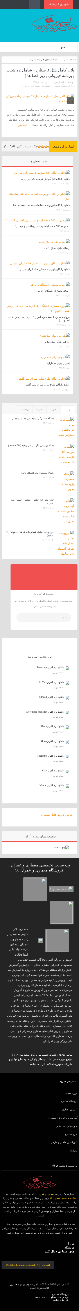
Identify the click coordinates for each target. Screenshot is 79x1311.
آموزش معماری (69, 1109)
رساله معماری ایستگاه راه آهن (53, 290)
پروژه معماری (70, 1093)
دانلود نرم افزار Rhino (52, 741)
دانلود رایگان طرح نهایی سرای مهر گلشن (47, 384)
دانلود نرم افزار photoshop (50, 667)
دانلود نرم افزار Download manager (45, 711)
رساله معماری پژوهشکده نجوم (37, 472)
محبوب (53, 409)
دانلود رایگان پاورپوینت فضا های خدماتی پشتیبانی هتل (41, 205)
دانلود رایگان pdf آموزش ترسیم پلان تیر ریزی (45, 178)
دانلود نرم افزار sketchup (51, 755)
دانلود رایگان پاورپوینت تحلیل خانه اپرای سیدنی (44, 269)
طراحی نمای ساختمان (57, 341)
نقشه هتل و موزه (31, 85)
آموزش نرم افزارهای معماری (62, 1117)
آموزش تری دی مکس (66, 1126)
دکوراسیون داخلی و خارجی (63, 1142)
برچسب (25, 409)
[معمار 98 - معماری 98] (39, 1182)
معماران (73, 1150)
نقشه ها (45, 85)
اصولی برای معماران (58, 363)
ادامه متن (23, 125)
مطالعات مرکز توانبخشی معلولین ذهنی (32, 418)
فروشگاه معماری (60, 85)
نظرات (39, 409)
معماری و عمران (46, 1194)
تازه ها (68, 409)
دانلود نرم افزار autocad (51, 696)
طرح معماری (71, 1134)
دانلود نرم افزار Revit (52, 726)
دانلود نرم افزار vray (53, 770)
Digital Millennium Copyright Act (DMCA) (28, 1264)
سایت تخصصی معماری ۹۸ (63, 1198)
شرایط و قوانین (60, 1300)
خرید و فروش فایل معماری (57, 814)
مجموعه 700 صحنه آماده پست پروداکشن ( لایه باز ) (42, 226)
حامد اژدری (60, 82)
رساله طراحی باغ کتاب (57, 248)
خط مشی (40, 1297)
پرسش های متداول (58, 1297)
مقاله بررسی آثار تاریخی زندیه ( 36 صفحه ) (31, 445)
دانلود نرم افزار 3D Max (51, 682)
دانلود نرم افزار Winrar (52, 785)
